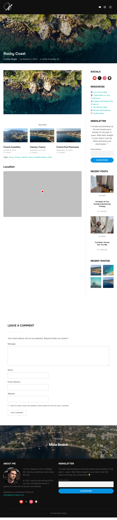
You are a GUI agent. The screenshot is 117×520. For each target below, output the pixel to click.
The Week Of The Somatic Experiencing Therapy (102, 204)
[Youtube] (99, 7)
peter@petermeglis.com (13, 495)
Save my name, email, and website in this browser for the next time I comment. (39, 406)
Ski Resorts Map (100, 107)
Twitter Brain (98, 113)
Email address (96, 149)
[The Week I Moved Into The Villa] (102, 225)
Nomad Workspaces (102, 110)
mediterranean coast (43, 157)
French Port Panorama (68, 147)
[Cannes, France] (42, 135)
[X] (99, 78)
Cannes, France (37, 147)
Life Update (102, 195)
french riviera (27, 157)
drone (11, 157)
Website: (11, 393)
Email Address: (14, 382)
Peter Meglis (11, 59)
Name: (10, 370)
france (17, 157)
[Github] (109, 78)
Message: (12, 344)
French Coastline (11, 147)
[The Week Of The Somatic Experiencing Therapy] (102, 184)
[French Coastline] (15, 135)
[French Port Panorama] (69, 135)
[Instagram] (104, 7)
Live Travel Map (100, 92)
